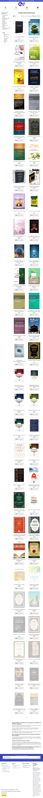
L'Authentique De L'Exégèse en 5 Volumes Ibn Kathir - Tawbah (19, 187)
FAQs (4, 32)
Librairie (3, 17)
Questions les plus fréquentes (6, 35)
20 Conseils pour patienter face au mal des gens (34, 560)
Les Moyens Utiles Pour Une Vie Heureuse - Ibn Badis (34, 37)
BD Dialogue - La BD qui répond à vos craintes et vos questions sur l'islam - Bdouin (34, 784)
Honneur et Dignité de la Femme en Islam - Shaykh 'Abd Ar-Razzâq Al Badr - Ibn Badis (34, 685)
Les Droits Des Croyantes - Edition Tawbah (19, 336)
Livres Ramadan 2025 (6, 28)
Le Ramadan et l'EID (6, 18)
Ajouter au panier (20, 40)
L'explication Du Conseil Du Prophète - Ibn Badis (34, 87)
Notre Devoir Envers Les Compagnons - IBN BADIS (19, 386)
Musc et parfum (5, 25)
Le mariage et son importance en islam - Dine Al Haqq (34, 436)
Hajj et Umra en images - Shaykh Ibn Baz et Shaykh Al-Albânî (34, 336)
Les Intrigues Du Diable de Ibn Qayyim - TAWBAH (34, 709)
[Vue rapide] (25, 20)
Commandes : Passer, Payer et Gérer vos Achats (6, 40)
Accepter (4, 795)
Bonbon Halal (4, 19)
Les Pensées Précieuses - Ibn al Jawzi (19, 162)
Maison (3, 24)
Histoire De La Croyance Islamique (34, 509)
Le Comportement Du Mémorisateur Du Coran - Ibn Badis (19, 610)
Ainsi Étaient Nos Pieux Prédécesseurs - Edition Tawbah (19, 112)
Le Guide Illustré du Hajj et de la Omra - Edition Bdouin (34, 187)
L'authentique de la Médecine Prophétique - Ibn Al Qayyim (34, 62)
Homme (3, 27)
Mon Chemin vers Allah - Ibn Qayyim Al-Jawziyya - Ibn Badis (19, 510)
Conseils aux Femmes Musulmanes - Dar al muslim (19, 236)
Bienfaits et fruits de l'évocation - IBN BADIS (19, 411)
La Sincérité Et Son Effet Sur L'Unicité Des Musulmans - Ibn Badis (19, 137)
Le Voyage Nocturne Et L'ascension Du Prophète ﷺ (34, 759)
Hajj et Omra (4, 29)
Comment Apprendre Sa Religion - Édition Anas (34, 286)
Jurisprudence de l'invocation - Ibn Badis (34, 411)
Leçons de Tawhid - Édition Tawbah (19, 86)
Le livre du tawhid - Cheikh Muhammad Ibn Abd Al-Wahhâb (34, 535)
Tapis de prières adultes (5, 16)
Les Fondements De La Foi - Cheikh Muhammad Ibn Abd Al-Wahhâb (19, 535)
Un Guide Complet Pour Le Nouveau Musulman (19, 460)
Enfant (3, 20)
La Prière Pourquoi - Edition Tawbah (19, 211)
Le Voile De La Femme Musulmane (19, 733)
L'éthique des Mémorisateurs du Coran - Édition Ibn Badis (34, 635)
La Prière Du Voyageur (19, 758)
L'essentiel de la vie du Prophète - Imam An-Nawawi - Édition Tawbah (34, 311)
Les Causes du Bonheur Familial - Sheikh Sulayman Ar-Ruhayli (34, 485)
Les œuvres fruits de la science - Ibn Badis (19, 436)
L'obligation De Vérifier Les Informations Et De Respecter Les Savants (34, 237)
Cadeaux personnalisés (4, 23)
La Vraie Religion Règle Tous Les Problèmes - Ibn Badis (19, 261)
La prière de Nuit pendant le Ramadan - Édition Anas (34, 585)
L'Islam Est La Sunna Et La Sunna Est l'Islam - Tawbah (34, 112)
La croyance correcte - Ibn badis (34, 211)
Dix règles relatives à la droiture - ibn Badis (34, 460)
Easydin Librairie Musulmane (5, 13)
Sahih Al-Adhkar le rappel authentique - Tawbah (19, 684)
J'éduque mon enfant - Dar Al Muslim (34, 162)
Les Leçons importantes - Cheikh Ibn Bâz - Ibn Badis (19, 660)
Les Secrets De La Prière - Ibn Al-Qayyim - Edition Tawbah (19, 311)
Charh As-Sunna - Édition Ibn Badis (34, 659)
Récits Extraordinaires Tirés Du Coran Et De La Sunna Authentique (34, 734)
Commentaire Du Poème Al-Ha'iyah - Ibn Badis (34, 137)
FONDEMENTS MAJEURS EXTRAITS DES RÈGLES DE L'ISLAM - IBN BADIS (34, 386)
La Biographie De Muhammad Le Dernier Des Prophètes (19, 784)
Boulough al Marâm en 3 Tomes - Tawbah (19, 485)
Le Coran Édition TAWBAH (19, 36)
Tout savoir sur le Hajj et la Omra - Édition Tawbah (19, 62)
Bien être (4, 21)
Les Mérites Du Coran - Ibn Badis (19, 634)
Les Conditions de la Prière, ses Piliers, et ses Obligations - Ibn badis (19, 709)
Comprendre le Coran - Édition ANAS (19, 585)
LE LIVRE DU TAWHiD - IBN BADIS (34, 360)
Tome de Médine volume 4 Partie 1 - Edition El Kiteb (19, 286)
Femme (3, 26)
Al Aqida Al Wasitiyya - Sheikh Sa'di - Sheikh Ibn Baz (19, 560)
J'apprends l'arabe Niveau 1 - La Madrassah (34, 610)
